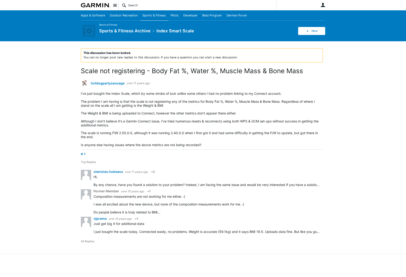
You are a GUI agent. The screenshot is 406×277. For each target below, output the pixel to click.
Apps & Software (93, 15)
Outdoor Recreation (124, 15)
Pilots (175, 15)
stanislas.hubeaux (109, 172)
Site (114, 5)
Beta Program (212, 15)
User (322, 5)
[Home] (95, 5)
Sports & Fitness (154, 15)
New (315, 31)
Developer (190, 15)
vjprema (100, 218)
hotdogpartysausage (108, 83)
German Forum (236, 15)
